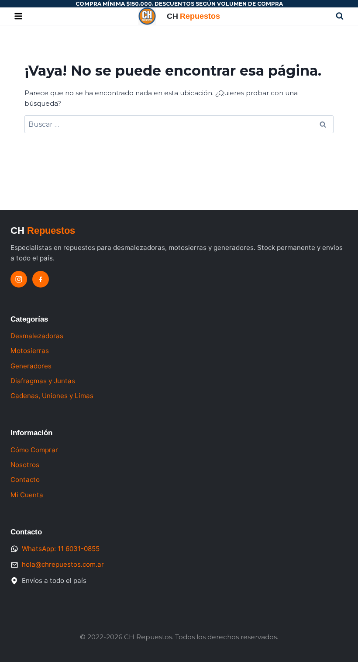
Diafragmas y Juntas (42, 381)
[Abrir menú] (18, 16)
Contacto (25, 479)
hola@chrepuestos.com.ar (63, 564)
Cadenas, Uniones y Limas (51, 396)
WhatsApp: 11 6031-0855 (61, 548)
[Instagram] (18, 279)
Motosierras (29, 351)
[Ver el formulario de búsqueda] (340, 16)
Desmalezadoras (36, 336)
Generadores (31, 366)
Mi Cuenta (26, 495)
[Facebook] (40, 279)
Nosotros (24, 465)
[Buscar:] (179, 124)
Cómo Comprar (34, 450)
